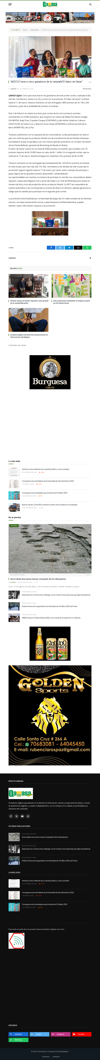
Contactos (56, 1056)
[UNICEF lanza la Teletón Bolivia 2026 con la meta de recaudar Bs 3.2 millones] (14, 618)
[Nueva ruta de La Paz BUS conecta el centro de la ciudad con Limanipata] (14, 507)
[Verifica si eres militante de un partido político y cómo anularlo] (14, 472)
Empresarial (87, 89)
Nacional (14, 525)
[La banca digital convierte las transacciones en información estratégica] (28, 320)
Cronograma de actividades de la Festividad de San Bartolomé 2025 (48, 481)
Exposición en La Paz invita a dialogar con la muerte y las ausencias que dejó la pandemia (56, 595)
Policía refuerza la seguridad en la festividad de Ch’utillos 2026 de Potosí (49, 606)
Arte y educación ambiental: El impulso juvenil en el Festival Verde (71, 302)
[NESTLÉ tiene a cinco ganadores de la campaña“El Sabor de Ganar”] (50, 57)
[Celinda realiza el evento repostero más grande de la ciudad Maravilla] (28, 286)
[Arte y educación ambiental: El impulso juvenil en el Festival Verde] (71, 286)
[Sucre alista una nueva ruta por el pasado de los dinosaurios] (50, 548)
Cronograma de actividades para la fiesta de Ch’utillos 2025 (44, 493)
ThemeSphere (63, 1051)
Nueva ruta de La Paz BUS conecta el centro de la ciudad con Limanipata (49, 505)
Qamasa (13, 89)
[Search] (90, 4)
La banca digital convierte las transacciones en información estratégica (29, 336)
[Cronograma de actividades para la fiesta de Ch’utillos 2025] (14, 495)
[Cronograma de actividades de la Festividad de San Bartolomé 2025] (14, 484)
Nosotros (46, 1056)
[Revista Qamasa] (50, 4)
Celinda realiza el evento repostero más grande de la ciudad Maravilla (29, 302)
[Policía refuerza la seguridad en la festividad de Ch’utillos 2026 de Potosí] (14, 606)
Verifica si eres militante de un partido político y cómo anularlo (45, 469)
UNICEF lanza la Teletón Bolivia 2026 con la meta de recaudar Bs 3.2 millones (51, 618)
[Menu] (10, 4)
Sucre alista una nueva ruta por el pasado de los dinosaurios (38, 579)
